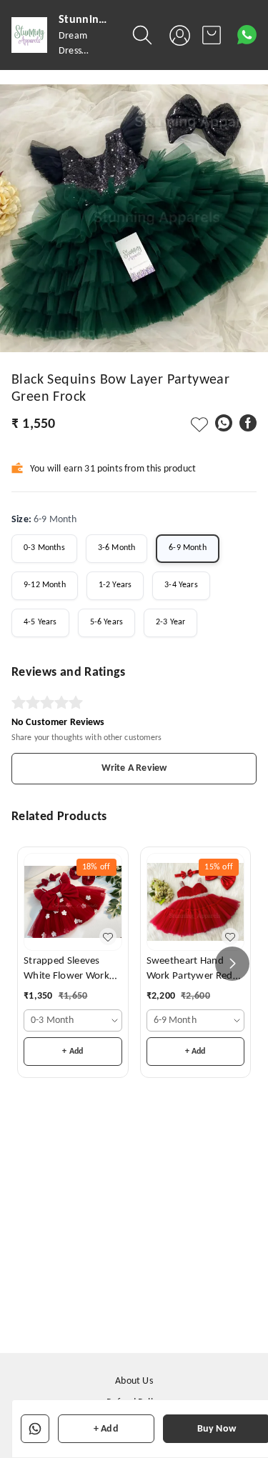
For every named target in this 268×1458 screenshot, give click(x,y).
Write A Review (134, 768)
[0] (211, 35)
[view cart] (211, 35)
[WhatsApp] (223, 422)
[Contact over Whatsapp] (247, 34)
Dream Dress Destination (82, 51)
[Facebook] (248, 422)
